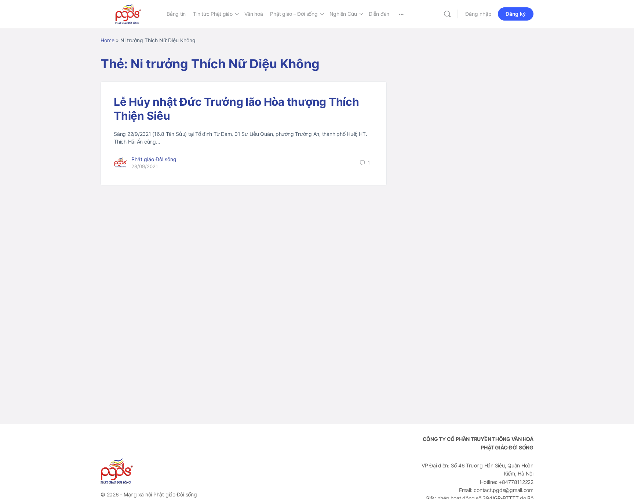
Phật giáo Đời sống (153, 159)
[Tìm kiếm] (447, 14)
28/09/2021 (144, 166)
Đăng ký (516, 14)
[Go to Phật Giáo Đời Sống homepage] (128, 13)
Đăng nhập (478, 14)
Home (107, 40)
